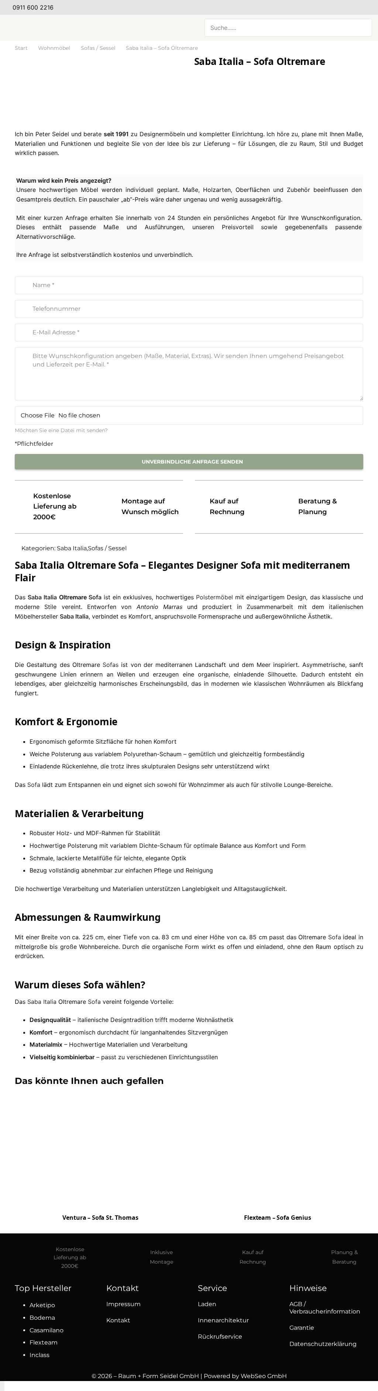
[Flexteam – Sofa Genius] (277, 1150)
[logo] (80, 27)
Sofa (95, 597)
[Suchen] (362, 28)
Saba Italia (72, 548)
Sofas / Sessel (98, 48)
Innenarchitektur (223, 1320)
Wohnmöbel (54, 48)
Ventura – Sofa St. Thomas (100, 1217)
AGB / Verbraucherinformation (324, 1308)
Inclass (39, 1355)
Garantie (301, 1327)
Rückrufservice (220, 1336)
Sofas (110, 664)
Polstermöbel (214, 597)
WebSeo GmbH (264, 1376)
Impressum (123, 1304)
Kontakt (118, 1320)
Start (21, 48)
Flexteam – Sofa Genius (277, 1217)
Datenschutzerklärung (323, 1343)
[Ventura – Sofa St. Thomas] (100, 1151)
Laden (207, 1304)
